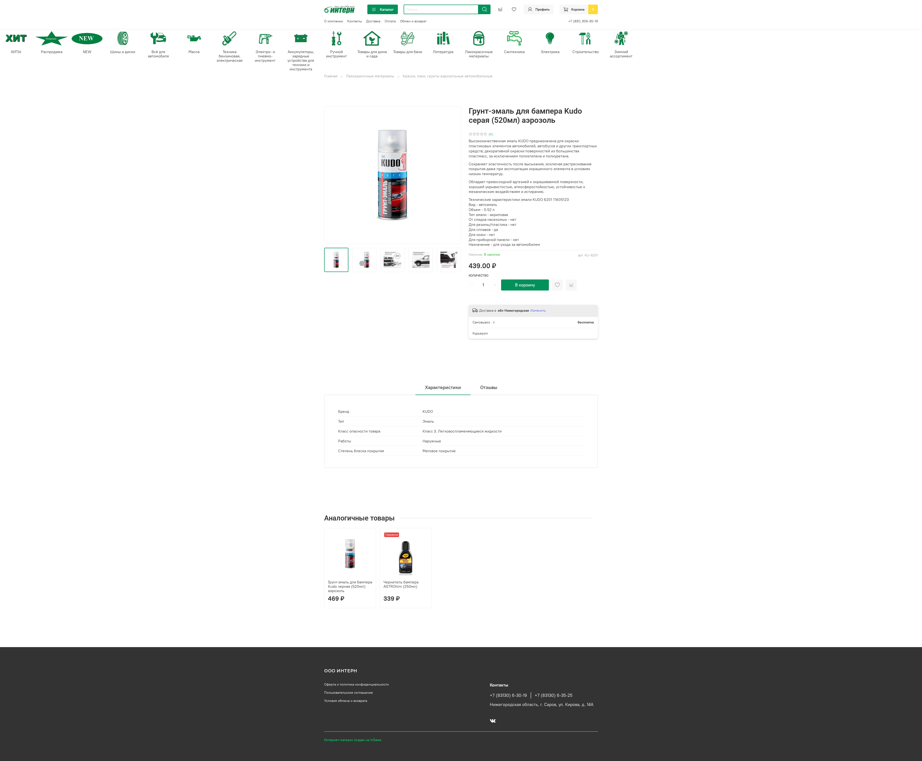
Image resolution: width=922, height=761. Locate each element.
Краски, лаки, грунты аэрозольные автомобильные (447, 76)
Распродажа (51, 51)
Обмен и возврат (413, 21)
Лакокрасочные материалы (479, 53)
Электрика (550, 51)
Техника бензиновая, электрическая (230, 56)
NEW (87, 51)
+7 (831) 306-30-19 (583, 21)
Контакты (354, 21)
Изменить (538, 310)
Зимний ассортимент (621, 53)
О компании (333, 21)
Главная (330, 76)
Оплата (390, 21)
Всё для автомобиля (158, 53)
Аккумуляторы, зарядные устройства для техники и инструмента (300, 60)
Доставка (373, 21)
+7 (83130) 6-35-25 (553, 695)
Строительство (585, 51)
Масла (194, 51)
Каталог (387, 9)
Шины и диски (122, 51)
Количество (478, 275)
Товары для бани (407, 51)
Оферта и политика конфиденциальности (356, 684)
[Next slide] (453, 175)
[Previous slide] (332, 175)
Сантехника (514, 51)
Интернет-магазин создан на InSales (353, 740)
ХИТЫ (16, 51)
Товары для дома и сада (372, 53)
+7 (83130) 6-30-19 (508, 695)
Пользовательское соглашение (348, 692)
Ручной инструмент (336, 53)
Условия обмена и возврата (345, 701)
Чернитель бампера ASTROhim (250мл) (401, 584)
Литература (443, 51)
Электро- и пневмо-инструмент (265, 56)
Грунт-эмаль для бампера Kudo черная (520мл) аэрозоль (350, 586)
